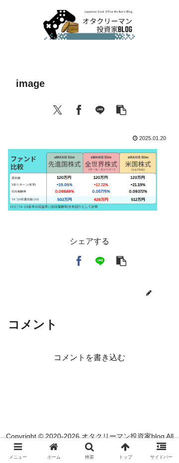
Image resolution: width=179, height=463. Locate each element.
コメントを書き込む (89, 357)
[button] (121, 109)
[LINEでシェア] (100, 109)
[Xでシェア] (58, 109)
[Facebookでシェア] (79, 109)
